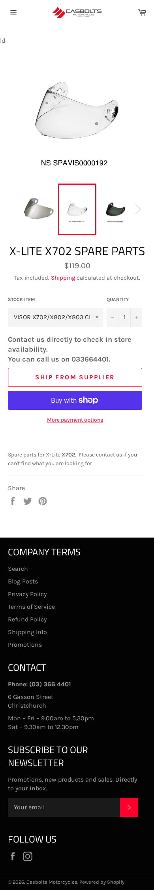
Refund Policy (27, 619)
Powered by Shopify (101, 882)
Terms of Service (31, 606)
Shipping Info (27, 632)
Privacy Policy (27, 594)
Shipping (63, 277)
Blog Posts (23, 581)
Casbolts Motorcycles (51, 882)
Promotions (25, 644)
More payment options (75, 420)
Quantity (118, 299)
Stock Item (21, 299)
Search (18, 568)
